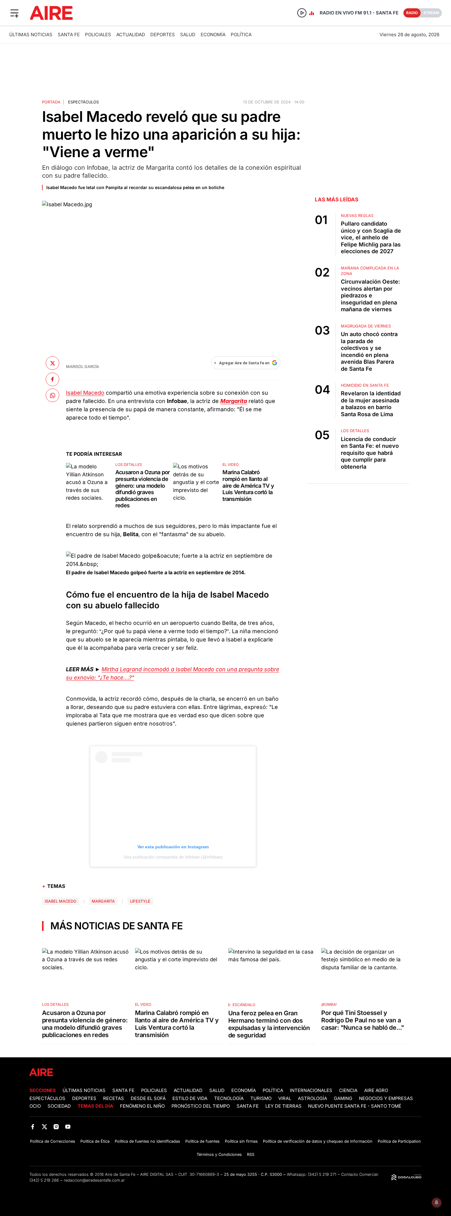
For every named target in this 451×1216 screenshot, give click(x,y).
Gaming (343, 1098)
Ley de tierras (284, 1106)
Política (241, 34)
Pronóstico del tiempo (201, 1106)
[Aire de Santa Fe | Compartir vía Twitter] (52, 363)
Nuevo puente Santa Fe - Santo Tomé (354, 1106)
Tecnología (229, 1098)
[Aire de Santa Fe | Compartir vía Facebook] (52, 379)
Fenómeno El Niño (142, 1106)
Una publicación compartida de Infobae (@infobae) (173, 856)
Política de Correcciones (52, 1141)
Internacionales (311, 1090)
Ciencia (348, 1090)
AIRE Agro (376, 1090)
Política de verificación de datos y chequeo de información (317, 1141)
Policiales (98, 34)
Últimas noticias (30, 34)
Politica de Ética (95, 1141)
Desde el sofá (148, 1098)
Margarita (103, 901)
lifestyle (140, 901)
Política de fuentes (202, 1141)
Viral (284, 1098)
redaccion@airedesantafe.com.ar (94, 1180)
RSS (250, 1154)
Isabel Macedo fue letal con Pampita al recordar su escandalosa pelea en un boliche (135, 187)
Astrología (312, 1098)
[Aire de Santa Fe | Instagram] (56, 1126)
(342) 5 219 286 (44, 1180)
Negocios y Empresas (386, 1098)
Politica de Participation (399, 1141)
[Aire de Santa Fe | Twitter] (44, 1126)
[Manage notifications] (436, 1202)
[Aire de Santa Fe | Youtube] (68, 1126)
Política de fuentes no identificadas (147, 1141)
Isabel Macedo (85, 392)
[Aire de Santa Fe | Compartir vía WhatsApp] (52, 395)
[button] (14, 13)
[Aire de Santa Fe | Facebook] (32, 1126)
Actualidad (130, 34)
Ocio (35, 1106)
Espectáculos (83, 102)
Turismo (261, 1098)
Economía (213, 34)
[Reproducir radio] (301, 12)
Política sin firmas (241, 1141)
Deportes (162, 34)
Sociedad (59, 1106)
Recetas (113, 1098)
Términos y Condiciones (219, 1154)
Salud (187, 34)
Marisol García (82, 366)
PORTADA (51, 102)
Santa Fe (69, 34)
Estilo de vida (189, 1098)
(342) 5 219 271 (322, 1174)
